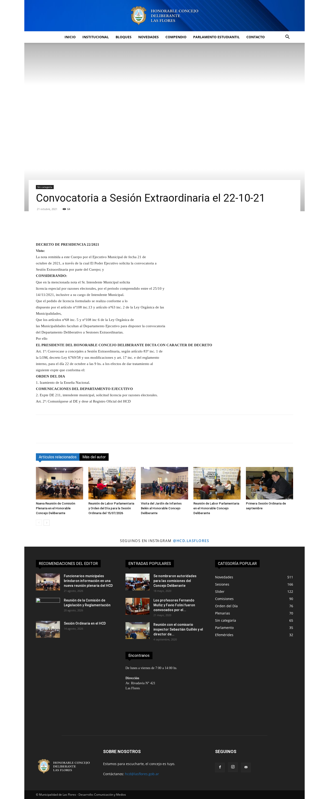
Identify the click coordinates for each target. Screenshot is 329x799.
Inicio (70, 37)
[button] (287, 37)
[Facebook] (41, 433)
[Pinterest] (63, 433)
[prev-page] (39, 523)
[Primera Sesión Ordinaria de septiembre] (269, 483)
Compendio (175, 37)
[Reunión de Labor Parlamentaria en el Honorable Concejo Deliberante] (217, 483)
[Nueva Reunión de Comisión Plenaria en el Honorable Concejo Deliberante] (59, 483)
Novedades (148, 37)
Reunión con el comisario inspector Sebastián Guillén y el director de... (178, 629)
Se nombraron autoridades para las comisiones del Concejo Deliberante (175, 581)
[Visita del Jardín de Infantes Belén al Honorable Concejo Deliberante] (164, 483)
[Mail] (246, 767)
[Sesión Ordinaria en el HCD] (48, 629)
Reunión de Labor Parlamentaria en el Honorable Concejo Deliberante (216, 508)
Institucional (95, 37)
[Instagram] (233, 767)
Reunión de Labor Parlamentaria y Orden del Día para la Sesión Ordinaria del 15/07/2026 (111, 508)
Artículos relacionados (58, 457)
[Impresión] (96, 433)
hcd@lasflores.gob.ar (142, 774)
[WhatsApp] (74, 433)
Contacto (255, 37)
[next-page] (47, 523)
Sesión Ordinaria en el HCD (85, 623)
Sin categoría (44, 187)
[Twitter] (52, 433)
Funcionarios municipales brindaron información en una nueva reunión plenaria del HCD (88, 581)
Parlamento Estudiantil (216, 37)
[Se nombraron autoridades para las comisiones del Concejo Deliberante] (137, 582)
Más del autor (94, 457)
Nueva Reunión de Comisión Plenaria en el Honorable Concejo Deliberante (55, 508)
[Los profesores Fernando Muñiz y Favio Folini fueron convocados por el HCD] (137, 606)
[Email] (85, 433)
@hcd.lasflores (191, 540)
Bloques (124, 37)
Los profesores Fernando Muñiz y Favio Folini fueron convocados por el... (174, 605)
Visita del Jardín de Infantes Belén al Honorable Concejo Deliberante (161, 508)
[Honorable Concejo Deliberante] (164, 15)
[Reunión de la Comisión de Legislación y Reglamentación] (48, 606)
